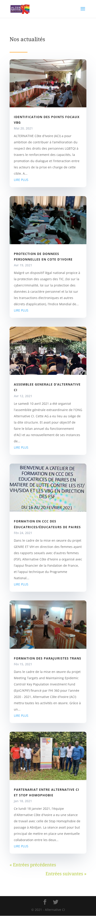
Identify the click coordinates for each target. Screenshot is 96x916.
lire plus (21, 180)
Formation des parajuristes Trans (47, 658)
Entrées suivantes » (66, 874)
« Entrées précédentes (33, 865)
